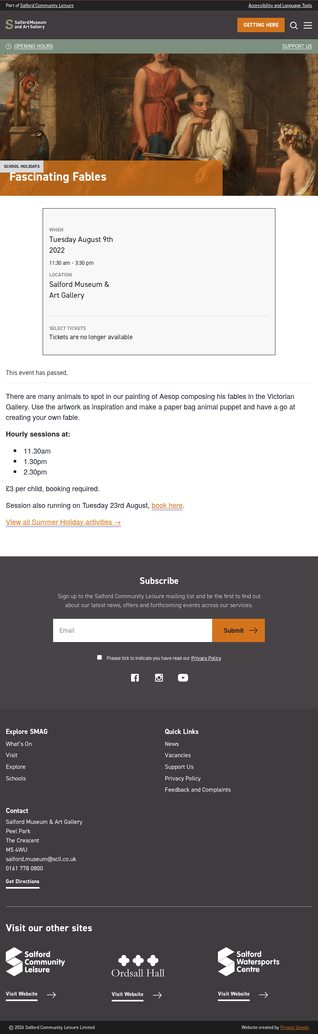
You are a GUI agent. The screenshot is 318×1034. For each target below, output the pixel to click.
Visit (11, 755)
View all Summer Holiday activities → (63, 521)
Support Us (179, 767)
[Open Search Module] (291, 25)
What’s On (19, 744)
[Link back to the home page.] (26, 25)
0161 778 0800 (24, 868)
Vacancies (178, 755)
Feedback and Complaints (198, 789)
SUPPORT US (297, 46)
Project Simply (294, 1027)
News (172, 744)
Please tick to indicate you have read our (164, 658)
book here (167, 505)
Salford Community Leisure (47, 5)
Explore (16, 767)
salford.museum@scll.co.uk (41, 859)
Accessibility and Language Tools (280, 5)
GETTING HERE (261, 25)
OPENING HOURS (33, 46)
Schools (16, 778)
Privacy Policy (206, 658)
